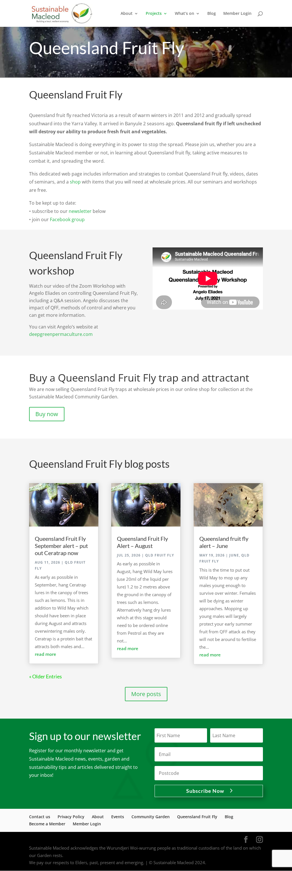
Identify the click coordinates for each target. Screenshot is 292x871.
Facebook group (67, 219)
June (234, 555)
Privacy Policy (71, 816)
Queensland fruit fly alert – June (223, 542)
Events (117, 816)
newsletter (80, 211)
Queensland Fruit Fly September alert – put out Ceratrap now (61, 545)
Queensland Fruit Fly (197, 816)
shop (75, 182)
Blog (211, 13)
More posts (146, 694)
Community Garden (150, 816)
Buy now (46, 414)
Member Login (237, 13)
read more (45, 654)
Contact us (39, 816)
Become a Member (47, 823)
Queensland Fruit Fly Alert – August (142, 542)
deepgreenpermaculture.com (61, 334)
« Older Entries (45, 676)
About (98, 816)
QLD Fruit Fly (159, 555)
